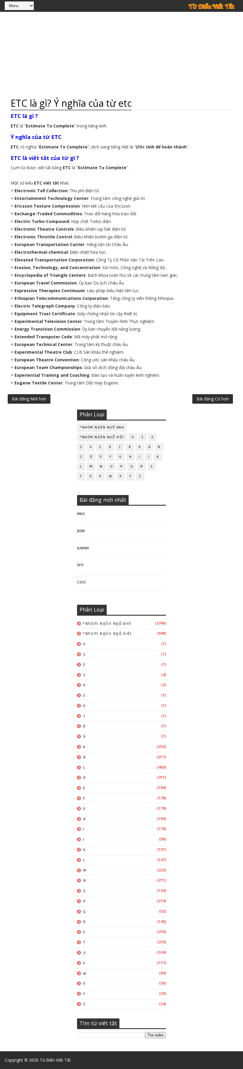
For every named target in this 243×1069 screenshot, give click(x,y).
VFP (80, 565)
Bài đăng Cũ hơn (212, 399)
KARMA (83, 548)
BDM (81, 531)
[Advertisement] (121, 54)
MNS (81, 514)
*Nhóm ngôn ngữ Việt (102, 437)
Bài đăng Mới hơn (29, 399)
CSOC (82, 582)
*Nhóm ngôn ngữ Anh (102, 427)
